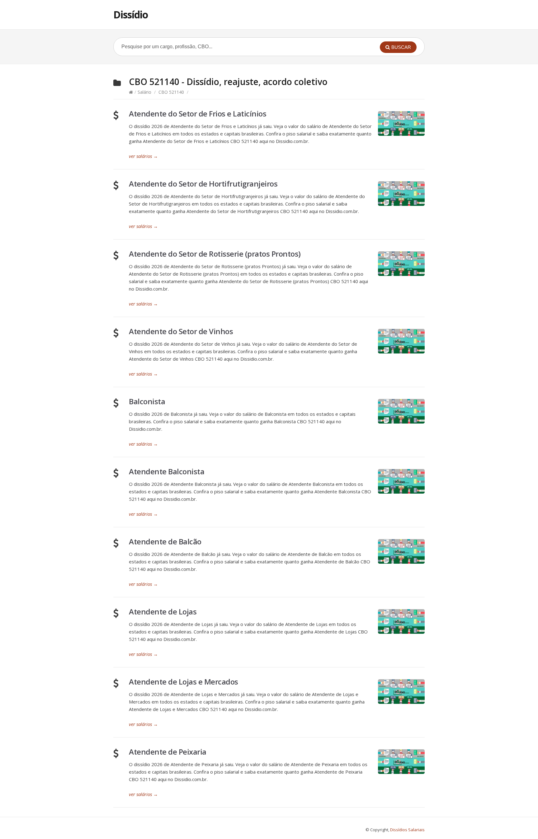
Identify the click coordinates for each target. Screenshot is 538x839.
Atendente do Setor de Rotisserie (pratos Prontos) (215, 254)
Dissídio (130, 14)
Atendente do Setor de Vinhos (181, 331)
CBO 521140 (171, 92)
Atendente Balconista (166, 471)
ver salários (143, 156)
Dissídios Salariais (407, 829)
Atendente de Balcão (165, 541)
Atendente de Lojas (162, 611)
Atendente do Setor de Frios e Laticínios (197, 113)
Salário (144, 92)
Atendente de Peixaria (167, 752)
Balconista (147, 401)
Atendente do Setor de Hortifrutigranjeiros (203, 183)
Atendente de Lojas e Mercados (183, 681)
